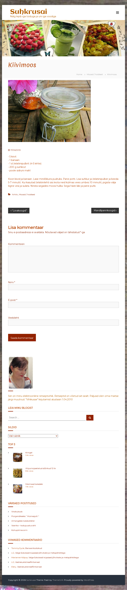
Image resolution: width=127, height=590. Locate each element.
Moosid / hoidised (95, 74)
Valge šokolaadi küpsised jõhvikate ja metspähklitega (40, 553)
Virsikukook (16, 511)
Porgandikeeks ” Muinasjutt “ (25, 516)
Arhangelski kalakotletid (22, 521)
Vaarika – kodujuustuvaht (23, 525)
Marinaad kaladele (34, 484)
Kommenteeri (16, 244)
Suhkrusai (28, 12)
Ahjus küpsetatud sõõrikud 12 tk (40, 468)
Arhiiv (15, 194)
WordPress (89, 580)
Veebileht (13, 317)
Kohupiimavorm (19, 530)
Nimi (11, 282)
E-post (12, 300)
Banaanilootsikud (33, 548)
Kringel (28, 452)
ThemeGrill (57, 580)
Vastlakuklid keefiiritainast (27, 562)
